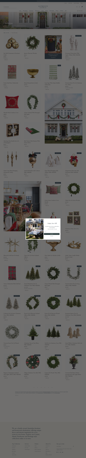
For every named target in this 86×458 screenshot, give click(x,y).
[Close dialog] (59, 219)
